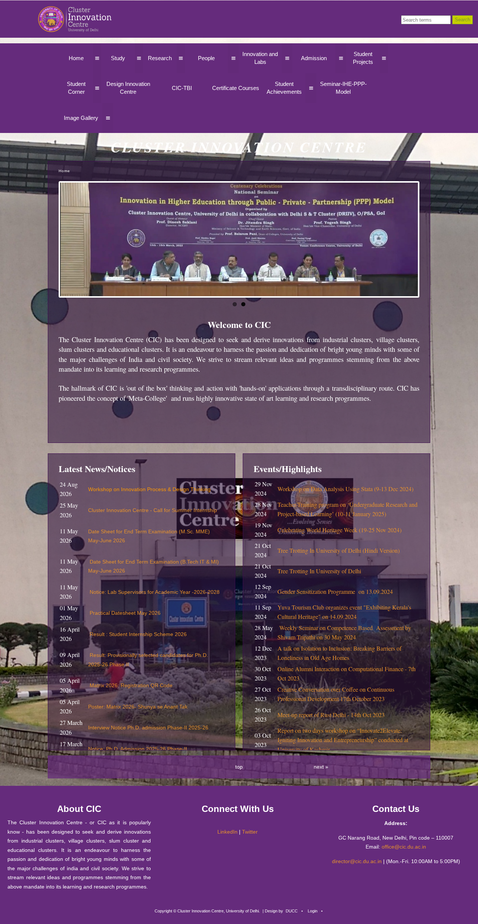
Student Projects (363, 58)
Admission (314, 58)
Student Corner (76, 88)
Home (76, 58)
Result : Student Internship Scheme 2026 (138, 634)
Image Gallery (81, 118)
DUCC (292, 911)
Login (312, 911)
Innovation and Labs (260, 58)
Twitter (250, 832)
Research (160, 58)
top (239, 767)
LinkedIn (227, 832)
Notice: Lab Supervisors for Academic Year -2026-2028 (155, 592)
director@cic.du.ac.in (357, 861)
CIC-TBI (182, 88)
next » (321, 767)
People (206, 58)
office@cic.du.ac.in (404, 847)
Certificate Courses (235, 88)
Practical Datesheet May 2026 (125, 613)
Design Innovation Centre (128, 88)
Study (118, 58)
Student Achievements (284, 88)
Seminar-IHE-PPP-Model (343, 88)
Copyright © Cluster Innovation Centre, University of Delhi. (207, 911)
